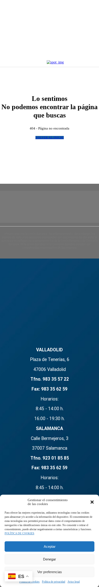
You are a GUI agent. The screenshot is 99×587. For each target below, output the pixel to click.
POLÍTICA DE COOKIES (19, 533)
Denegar (49, 559)
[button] (92, 502)
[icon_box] (49, 454)
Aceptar (49, 546)
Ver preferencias (49, 572)
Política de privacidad (53, 581)
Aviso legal (73, 581)
